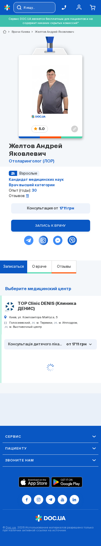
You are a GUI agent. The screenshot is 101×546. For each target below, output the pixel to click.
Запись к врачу (50, 225)
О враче (39, 266)
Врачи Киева (18, 31)
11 (27, 196)
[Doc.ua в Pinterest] (74, 499)
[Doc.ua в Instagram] (38, 499)
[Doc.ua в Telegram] (50, 499)
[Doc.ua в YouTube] (62, 499)
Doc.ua (11, 527)
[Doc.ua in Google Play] (66, 482)
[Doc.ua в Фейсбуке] (26, 499)
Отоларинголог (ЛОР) (31, 161)
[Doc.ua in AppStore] (34, 482)
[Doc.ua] (7, 8)
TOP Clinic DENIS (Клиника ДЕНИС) (47, 306)
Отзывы (64, 266)
